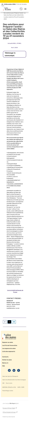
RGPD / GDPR (21, 387)
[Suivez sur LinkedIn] (14, 370)
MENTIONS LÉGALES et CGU (9, 387)
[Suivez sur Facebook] (18, 370)
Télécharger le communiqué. (10, 54)
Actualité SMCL (12, 43)
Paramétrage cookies (7, 390)
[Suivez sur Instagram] (9, 370)
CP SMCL (19, 43)
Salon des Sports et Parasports (10, 376)
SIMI (3, 383)
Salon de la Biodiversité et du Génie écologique (14, 379)
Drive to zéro (9, 383)
